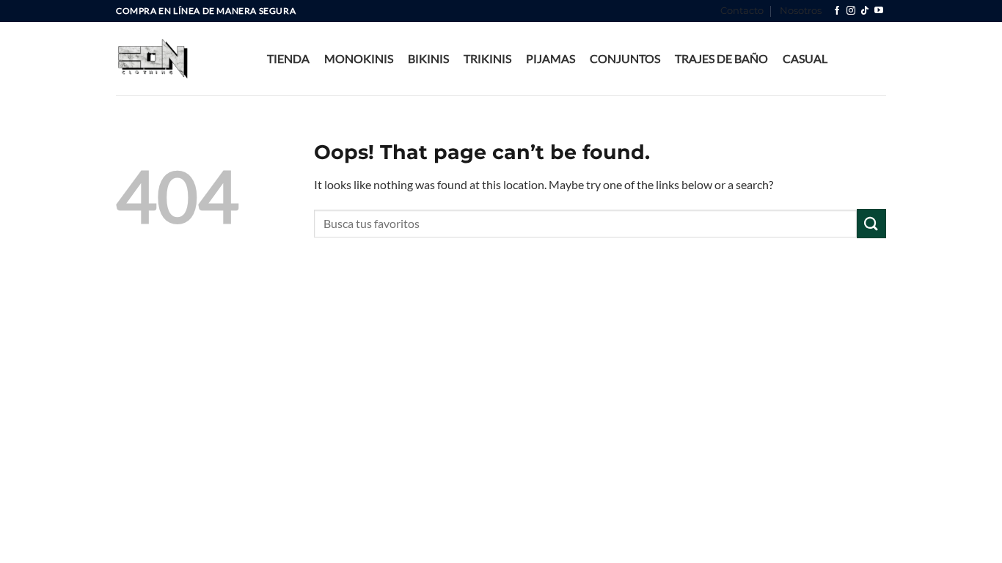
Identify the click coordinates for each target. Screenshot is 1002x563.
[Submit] (871, 223)
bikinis (428, 58)
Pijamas (550, 58)
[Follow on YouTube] (878, 11)
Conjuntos (625, 58)
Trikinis (487, 58)
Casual (805, 58)
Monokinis (358, 58)
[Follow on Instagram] (850, 11)
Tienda (288, 58)
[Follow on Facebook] (837, 11)
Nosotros (801, 10)
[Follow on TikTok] (864, 11)
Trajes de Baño (721, 58)
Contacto (742, 10)
